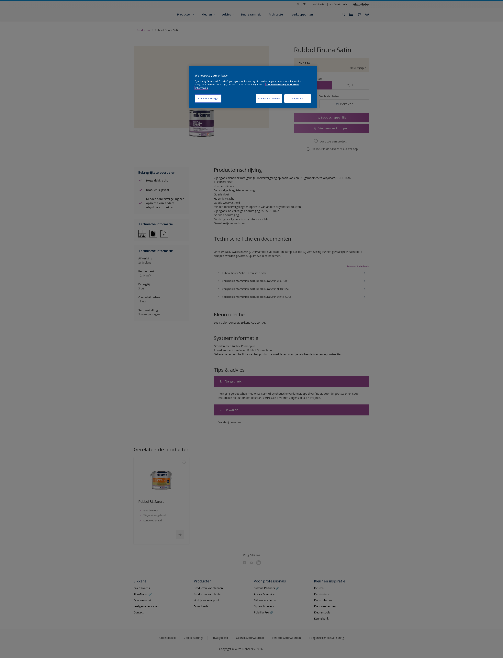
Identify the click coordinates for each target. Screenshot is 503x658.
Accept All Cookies (269, 98)
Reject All (297, 98)
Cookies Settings (208, 98)
